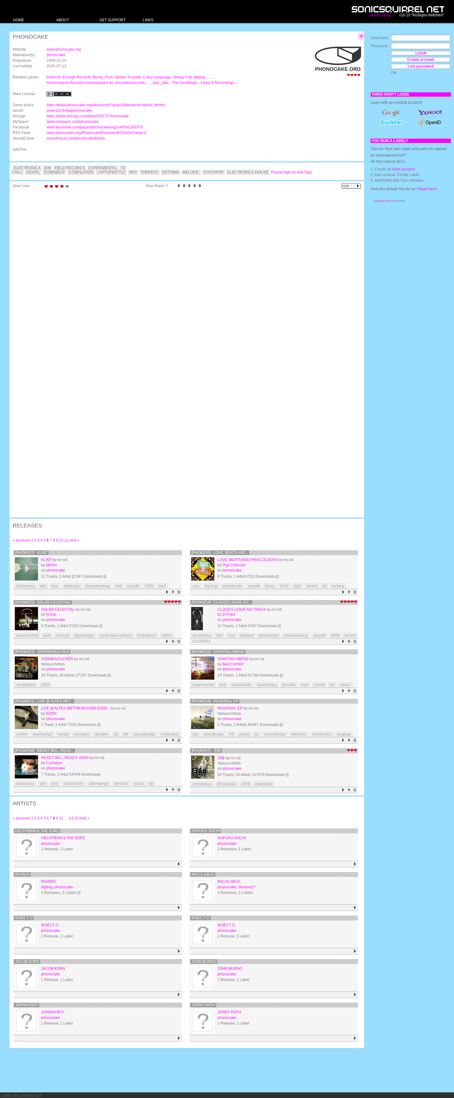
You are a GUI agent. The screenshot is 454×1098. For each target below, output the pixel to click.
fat (324, 586)
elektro (21, 734)
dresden (289, 685)
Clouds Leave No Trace (241, 609)
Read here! (427, 189)
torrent (311, 586)
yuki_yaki (160, 83)
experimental (27, 635)
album (345, 685)
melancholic (241, 685)
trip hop (211, 586)
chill (118, 586)
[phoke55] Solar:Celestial (43, 602)
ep (256, 734)
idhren (51, 565)
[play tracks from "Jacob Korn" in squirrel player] (179, 995)
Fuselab (134, 77)
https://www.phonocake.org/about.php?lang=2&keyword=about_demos (106, 105)
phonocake (56, 55)
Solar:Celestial (58, 609)
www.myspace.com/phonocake (73, 121)
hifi (332, 685)
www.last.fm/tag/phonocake (69, 110)
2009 (149, 586)
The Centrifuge (184, 83)
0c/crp (51, 614)
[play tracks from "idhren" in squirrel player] (179, 908)
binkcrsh (54, 77)
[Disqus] (184, 272)
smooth (133, 586)
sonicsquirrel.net (382, 200)
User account (403, 169)
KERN (51, 713)
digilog (199, 77)
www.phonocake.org (64, 49)
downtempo (232, 586)
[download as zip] (173, 592)
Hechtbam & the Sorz (37, 831)
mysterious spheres (115, 635)
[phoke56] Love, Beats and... (219, 553)
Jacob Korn (27, 961)
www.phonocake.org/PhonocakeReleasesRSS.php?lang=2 (96, 133)
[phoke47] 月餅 (206, 750)
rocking (338, 586)
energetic (82, 734)
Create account (420, 59)
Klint (46, 560)
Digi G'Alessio (234, 565)
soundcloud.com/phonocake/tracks (76, 138)
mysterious (170, 734)
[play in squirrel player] (26, 568)
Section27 (246, 887)
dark (47, 635)
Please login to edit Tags (291, 172)
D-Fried (228, 614)
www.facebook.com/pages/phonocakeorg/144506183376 (95, 127)
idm (43, 586)
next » (74, 540)
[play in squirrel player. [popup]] (351, 186)
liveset (63, 734)
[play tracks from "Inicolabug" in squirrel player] (355, 908)
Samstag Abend (233, 659)
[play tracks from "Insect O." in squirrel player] (355, 951)
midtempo (72, 586)
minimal (62, 635)
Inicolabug (202, 874)
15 (76, 818)
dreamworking (98, 586)
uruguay (344, 734)
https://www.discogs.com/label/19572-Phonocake (88, 116)
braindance (147, 635)
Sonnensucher (57, 659)
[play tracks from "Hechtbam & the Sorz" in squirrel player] (179, 864)
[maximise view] (361, 37)
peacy (244, 734)
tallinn (167, 635)
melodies (299, 734)
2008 (245, 784)
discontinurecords (130, 83)
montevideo (322, 734)
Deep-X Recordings (217, 83)
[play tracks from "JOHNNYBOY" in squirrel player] (179, 1038)
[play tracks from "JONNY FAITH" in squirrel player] (355, 1038)
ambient (247, 635)
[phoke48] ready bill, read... (44, 750)
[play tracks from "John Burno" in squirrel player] (355, 995)
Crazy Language (157, 77)
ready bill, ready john (65, 758)
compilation (26, 685)
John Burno (203, 961)
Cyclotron (54, 763)
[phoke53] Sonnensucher (42, 652)
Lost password (421, 66)
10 (61, 540)
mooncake (264, 784)
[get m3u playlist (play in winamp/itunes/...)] (179, 592)
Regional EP (229, 708)
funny (270, 586)
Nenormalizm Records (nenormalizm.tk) (80, 83)
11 (66, 540)
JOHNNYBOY (26, 1005)
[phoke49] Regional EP (214, 701)
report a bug (380, 15)
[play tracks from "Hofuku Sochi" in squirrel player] (355, 864)
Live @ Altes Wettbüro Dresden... (75, 708)
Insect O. (200, 918)
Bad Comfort (232, 664)
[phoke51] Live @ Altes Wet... (44, 701)
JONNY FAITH (203, 1005)
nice (54, 586)
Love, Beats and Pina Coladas (247, 560)
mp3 (162, 586)
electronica (25, 586)
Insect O (23, 918)
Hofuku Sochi (205, 831)
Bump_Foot (102, 77)
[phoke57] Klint (31, 553)
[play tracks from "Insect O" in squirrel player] (179, 951)
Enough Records (77, 77)
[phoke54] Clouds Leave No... (221, 602)
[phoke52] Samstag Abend (218, 652)
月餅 (221, 758)
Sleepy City (182, 77)
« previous (21, 540)
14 (71, 818)
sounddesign (144, 734)
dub (223, 685)
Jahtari (120, 77)
